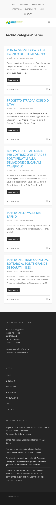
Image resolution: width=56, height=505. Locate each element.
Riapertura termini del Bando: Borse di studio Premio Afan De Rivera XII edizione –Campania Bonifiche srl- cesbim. (27, 430)
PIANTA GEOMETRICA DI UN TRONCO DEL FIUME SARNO (26, 52)
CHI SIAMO (24, 4)
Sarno (16, 58)
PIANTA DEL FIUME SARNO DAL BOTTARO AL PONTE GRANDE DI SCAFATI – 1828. (28, 264)
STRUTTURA (17, 9)
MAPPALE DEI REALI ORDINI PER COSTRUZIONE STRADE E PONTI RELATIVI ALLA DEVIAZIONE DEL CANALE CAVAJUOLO (26, 158)
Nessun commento (26, 58)
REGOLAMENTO (38, 4)
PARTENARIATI (30, 9)
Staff (10, 58)
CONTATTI (28, 14)
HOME (13, 4)
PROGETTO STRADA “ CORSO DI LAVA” (28, 102)
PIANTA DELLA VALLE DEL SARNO (24, 215)
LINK (42, 9)
